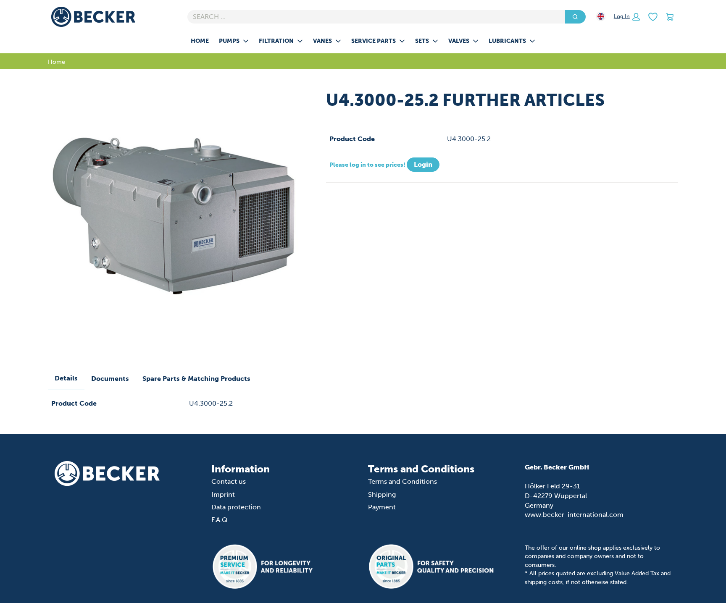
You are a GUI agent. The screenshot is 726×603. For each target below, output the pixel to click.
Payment (382, 507)
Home (200, 41)
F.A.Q (219, 520)
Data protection (236, 507)
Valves (458, 41)
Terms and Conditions (402, 481)
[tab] (66, 378)
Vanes (322, 41)
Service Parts (373, 41)
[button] (627, 17)
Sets (422, 41)
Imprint (223, 494)
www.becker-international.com (574, 515)
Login (423, 164)
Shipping (382, 494)
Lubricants (507, 41)
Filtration (276, 41)
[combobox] (373, 16)
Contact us (228, 481)
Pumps (229, 41)
